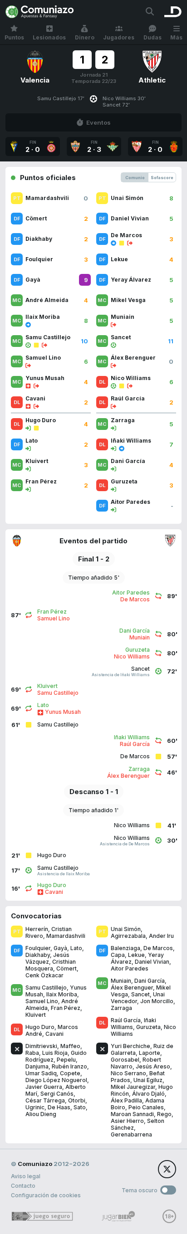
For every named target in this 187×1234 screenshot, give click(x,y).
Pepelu (66, 1059)
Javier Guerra (43, 1086)
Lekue (136, 954)
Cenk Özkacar (44, 975)
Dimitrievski (41, 1046)
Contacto (23, 1185)
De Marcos (158, 948)
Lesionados (49, 37)
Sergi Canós (57, 1093)
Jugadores (118, 37)
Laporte (149, 1052)
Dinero (84, 37)
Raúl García (126, 1020)
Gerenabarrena (131, 1134)
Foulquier (37, 948)
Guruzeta (148, 1027)
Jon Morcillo (156, 1001)
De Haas (59, 1107)
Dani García (149, 980)
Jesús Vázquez (47, 958)
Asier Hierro (127, 1120)
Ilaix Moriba (61, 994)
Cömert (66, 968)
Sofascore (162, 177)
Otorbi (76, 1100)
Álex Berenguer (132, 987)
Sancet (140, 994)
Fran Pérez (65, 1008)
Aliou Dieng (40, 1114)
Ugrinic (34, 1107)
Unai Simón (126, 929)
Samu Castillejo (46, 987)
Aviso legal (25, 1176)
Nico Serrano (128, 1073)
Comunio (135, 177)
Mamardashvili (65, 935)
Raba (32, 1052)
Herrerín (36, 929)
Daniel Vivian (152, 961)
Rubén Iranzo (69, 1066)
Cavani (54, 1033)
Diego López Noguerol (56, 1080)
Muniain (121, 980)
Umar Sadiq (41, 1073)
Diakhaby (37, 954)
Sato (80, 1107)
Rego (164, 1114)
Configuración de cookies (46, 1195)
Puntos (14, 37)
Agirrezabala (128, 935)
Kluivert (35, 1014)
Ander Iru (161, 935)
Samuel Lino (41, 1001)
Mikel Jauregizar (133, 1086)
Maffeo (70, 1046)
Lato (76, 948)
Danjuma (37, 1066)
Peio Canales (146, 1107)
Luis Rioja (55, 1052)
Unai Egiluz (147, 1080)
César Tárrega (45, 1100)
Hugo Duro (39, 1027)
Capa (118, 954)
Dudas (152, 37)
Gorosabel (125, 1059)
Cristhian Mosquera (50, 965)
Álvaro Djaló (148, 1093)
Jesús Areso (153, 1066)
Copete (70, 1073)
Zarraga (121, 1008)
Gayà (60, 948)
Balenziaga (125, 948)
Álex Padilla (126, 1100)
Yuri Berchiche (130, 1046)
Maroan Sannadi (132, 1114)
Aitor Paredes (129, 968)
